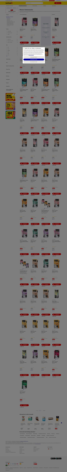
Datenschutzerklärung (31, 55)
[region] (34, 55)
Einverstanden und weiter (33, 59)
